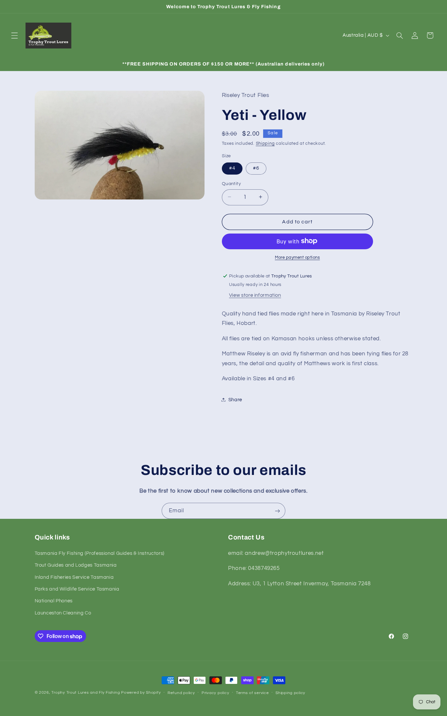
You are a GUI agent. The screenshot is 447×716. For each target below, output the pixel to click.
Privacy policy (215, 693)
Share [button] (235, 399)
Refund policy (181, 693)
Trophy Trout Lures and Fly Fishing (85, 692)
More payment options (297, 257)
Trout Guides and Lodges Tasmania (76, 565)
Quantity (231, 183)
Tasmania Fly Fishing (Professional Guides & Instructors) (100, 553)
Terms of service (252, 693)
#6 (256, 167)
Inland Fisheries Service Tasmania (74, 577)
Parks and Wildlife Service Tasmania (77, 589)
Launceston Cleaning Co (63, 613)
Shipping (265, 143)
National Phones (54, 600)
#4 (232, 167)
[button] (14, 35)
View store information (255, 294)
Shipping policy (290, 693)
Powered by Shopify (141, 692)
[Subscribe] (277, 511)
